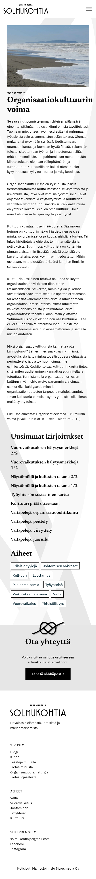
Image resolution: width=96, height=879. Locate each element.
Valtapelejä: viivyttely (31, 531)
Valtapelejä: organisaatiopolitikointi (44, 513)
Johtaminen (19, 808)
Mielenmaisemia (26, 584)
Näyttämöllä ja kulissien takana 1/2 (44, 486)
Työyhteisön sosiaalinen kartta (40, 495)
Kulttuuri (20, 575)
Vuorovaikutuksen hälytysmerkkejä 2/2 (44, 451)
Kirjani (15, 757)
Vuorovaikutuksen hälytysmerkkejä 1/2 (44, 465)
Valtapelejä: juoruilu (29, 539)
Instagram (18, 849)
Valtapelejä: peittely (29, 522)
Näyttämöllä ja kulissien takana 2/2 (44, 477)
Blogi (14, 752)
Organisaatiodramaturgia (29, 772)
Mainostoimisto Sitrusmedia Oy (55, 868)
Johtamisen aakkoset (60, 566)
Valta (57, 594)
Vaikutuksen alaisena (30, 594)
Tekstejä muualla (23, 762)
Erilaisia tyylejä (25, 566)
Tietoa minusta (21, 767)
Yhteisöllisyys (53, 603)
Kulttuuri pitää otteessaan (35, 504)
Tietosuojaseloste (23, 777)
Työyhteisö (54, 584)
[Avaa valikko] (88, 9)
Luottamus (41, 575)
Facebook (17, 844)
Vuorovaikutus (24, 603)
